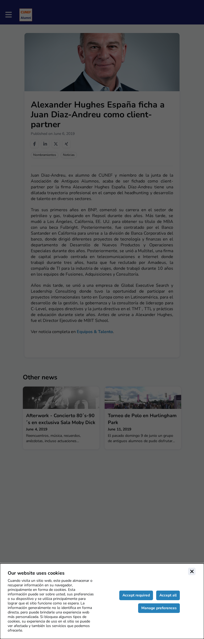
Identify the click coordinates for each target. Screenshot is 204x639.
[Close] (192, 571)
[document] (102, 601)
